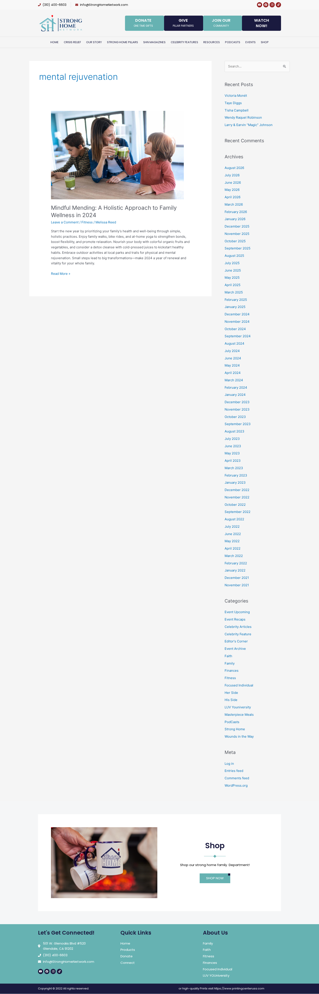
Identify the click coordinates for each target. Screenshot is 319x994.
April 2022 (232, 548)
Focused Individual (239, 685)
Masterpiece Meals (239, 714)
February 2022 (236, 563)
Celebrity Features (184, 42)
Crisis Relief (72, 42)
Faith (228, 656)
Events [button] (250, 42)
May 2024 (232, 365)
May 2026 (232, 190)
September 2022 (237, 512)
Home (54, 42)
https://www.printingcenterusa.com (239, 988)
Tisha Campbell (236, 110)
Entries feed (234, 771)
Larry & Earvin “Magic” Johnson (249, 125)
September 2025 (237, 248)
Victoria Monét (236, 95)
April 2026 (232, 197)
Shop (265, 42)
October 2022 (235, 505)
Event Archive (235, 649)
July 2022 (232, 526)
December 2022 (237, 490)
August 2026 (234, 168)
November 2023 (237, 409)
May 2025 (232, 277)
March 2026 (234, 204)
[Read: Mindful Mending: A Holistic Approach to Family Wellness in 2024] (117, 155)
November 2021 (237, 585)
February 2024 (236, 387)
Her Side (231, 693)
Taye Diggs (233, 103)
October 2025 (235, 241)
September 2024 (238, 336)
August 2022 (234, 519)
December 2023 (237, 402)
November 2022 (237, 497)
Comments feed (237, 778)
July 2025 (232, 263)
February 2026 (236, 212)
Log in (229, 763)
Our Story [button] (94, 42)
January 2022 (235, 570)
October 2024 (235, 329)
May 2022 (232, 541)
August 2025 (234, 256)
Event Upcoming (237, 612)
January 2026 (235, 219)
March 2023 (234, 468)
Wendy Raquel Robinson (243, 117)
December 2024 (237, 314)
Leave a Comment (65, 222)
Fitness (87, 222)
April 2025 (232, 285)
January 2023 (235, 482)
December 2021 (237, 578)
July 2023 (232, 439)
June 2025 (233, 270)
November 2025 (237, 234)
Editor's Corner (236, 641)
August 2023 (234, 431)
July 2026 (232, 175)
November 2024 (237, 321)
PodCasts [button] (232, 42)
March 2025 (234, 292)
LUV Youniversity (238, 707)
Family (230, 663)
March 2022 (234, 556)
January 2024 (235, 395)
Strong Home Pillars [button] (122, 42)
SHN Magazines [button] (154, 42)
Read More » (60, 273)
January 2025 (235, 307)
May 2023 (232, 453)
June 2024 (233, 358)
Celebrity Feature (238, 634)
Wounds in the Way (239, 736)
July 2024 (232, 351)
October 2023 (235, 417)
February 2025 (236, 300)
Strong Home (235, 729)
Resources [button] (211, 42)
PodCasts (232, 722)
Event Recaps (235, 619)
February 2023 (236, 475)
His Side (231, 700)
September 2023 (238, 424)
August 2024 (234, 343)
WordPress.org (236, 785)
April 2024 (233, 373)
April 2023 (233, 461)
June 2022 (233, 534)
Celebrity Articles (238, 627)
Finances (231, 670)
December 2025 (237, 226)
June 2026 (233, 182)
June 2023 (233, 446)
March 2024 (234, 380)
